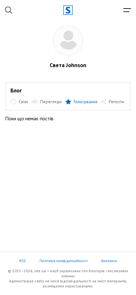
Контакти (109, 260)
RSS (22, 260)
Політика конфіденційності (64, 260)
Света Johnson (68, 65)
